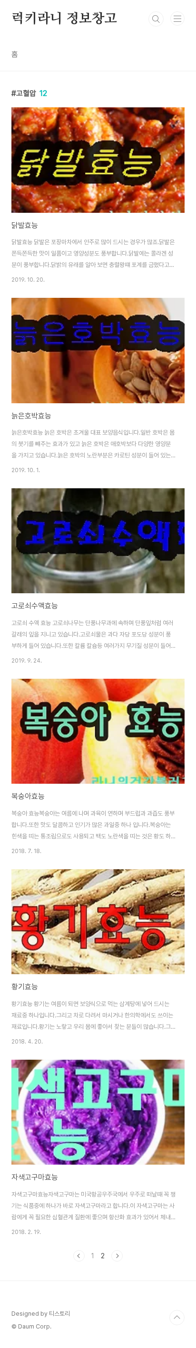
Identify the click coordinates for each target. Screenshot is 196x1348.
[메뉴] (177, 18)
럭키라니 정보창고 (64, 19)
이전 (79, 1256)
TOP (177, 1317)
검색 (156, 19)
